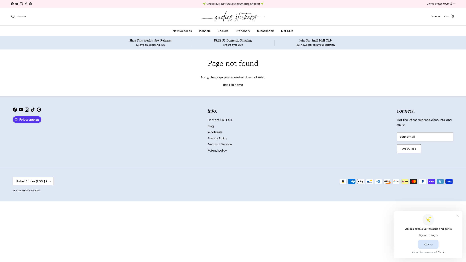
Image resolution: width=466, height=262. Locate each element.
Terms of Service (220, 144)
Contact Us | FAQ (220, 120)
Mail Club (287, 31)
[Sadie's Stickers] (233, 16)
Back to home (233, 85)
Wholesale (215, 132)
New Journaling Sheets (244, 4)
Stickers (223, 31)
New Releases (182, 31)
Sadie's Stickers (31, 190)
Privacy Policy (217, 138)
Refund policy (217, 150)
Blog (211, 126)
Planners (205, 31)
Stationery (243, 31)
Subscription (265, 31)
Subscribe (409, 148)
